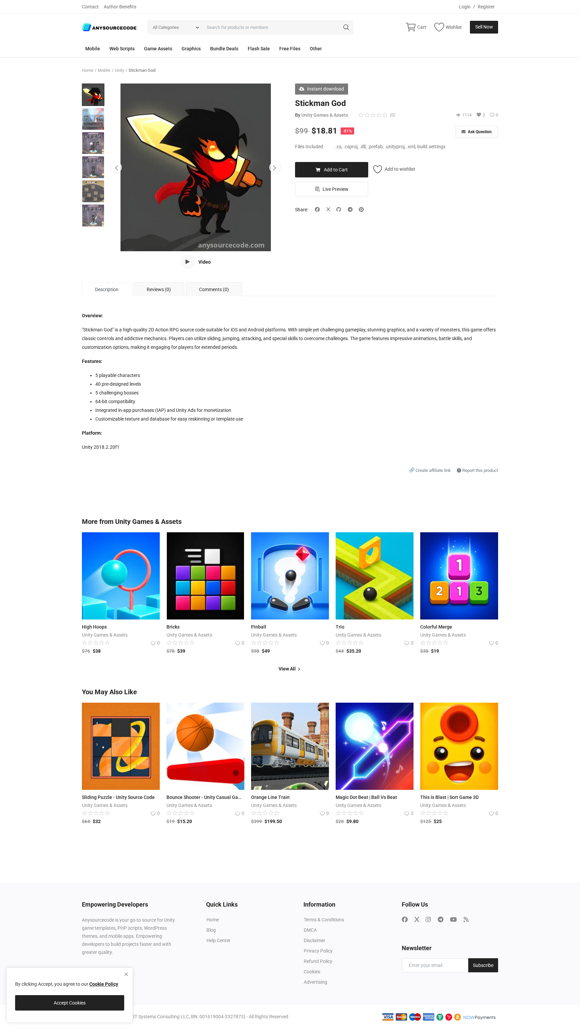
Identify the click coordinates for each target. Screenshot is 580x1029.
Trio (340, 627)
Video (204, 262)
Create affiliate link (430, 470)
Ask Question (479, 131)
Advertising (315, 982)
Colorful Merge (436, 627)
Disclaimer (314, 940)
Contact (90, 6)
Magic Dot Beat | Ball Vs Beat (366, 797)
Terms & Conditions (324, 919)
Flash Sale (259, 48)
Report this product (479, 470)
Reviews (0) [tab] (159, 289)
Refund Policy (318, 961)
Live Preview (335, 189)
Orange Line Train (270, 797)
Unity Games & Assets (324, 115)
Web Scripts (122, 48)
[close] (126, 974)
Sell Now (484, 27)
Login (465, 6)
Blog (211, 930)
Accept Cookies (70, 1003)
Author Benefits (120, 6)
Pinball (258, 627)
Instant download (325, 89)
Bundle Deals (224, 48)
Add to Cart (336, 169)
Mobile (92, 48)
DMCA (310, 930)
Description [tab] (106, 289)
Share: (301, 209)
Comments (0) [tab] (214, 289)
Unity (119, 70)
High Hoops (94, 627)
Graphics (191, 48)
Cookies (312, 971)
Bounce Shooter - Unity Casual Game (205, 797)
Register (486, 6)
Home (87, 70)
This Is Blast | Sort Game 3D (449, 797)
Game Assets (158, 48)
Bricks (173, 627)
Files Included (309, 146)
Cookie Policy (103, 984)
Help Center (218, 940)
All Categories (166, 27)
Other (316, 48)
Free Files (289, 48)
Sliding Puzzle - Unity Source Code (118, 797)
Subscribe (483, 965)
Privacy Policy (318, 951)
